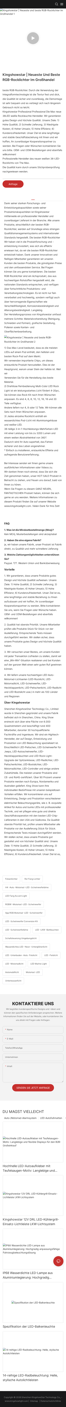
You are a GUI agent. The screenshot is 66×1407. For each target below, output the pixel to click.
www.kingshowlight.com (16, 1401)
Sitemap (34, 1401)
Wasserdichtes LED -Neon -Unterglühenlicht (26, 946)
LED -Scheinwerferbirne (16, 929)
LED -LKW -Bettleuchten (47, 929)
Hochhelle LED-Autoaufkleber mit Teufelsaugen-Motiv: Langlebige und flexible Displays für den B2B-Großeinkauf (32, 1168)
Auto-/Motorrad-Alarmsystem (20, 1118)
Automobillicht (12, 972)
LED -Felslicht (51, 955)
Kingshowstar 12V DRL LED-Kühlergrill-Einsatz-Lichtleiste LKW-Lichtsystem (31, 1222)
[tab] (33, 198)
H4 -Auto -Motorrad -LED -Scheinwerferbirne (27, 887)
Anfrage (13, 184)
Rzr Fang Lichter (32, 879)
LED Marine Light (38, 963)
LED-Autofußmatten (51, 1118)
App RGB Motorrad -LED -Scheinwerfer (23, 913)
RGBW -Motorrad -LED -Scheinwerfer (23, 904)
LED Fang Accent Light (16, 896)
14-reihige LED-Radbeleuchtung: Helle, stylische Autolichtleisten (30, 1378)
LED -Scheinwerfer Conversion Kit (21, 921)
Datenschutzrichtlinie (51, 1401)
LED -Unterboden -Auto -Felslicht (21, 955)
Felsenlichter (11, 879)
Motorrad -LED (33, 972)
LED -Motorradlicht (14, 963)
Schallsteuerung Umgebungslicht (21, 938)
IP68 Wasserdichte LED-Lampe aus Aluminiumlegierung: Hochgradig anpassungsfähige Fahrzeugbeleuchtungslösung (28, 1275)
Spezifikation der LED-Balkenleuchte (29, 1326)
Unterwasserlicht (13, 980)
